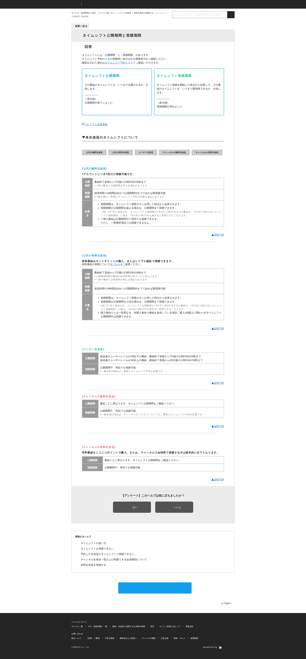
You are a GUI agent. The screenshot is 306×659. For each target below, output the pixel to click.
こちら (116, 264)
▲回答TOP (217, 234)
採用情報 (194, 638)
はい (135, 507)
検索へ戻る (81, 26)
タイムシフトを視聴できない (97, 548)
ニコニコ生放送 (124, 13)
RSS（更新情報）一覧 (97, 626)
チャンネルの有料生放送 (207, 152)
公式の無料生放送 (94, 152)
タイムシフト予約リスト (119, 62)
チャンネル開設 (149, 638)
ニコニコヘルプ (100, 4)
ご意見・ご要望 (93, 638)
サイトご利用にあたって (169, 626)
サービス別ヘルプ (107, 13)
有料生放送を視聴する (143, 13)
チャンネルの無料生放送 (174, 152)
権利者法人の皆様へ (128, 638)
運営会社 (189, 626)
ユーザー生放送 (146, 152)
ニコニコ (76, 4)
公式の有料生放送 (120, 152)
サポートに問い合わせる (155, 588)
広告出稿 (164, 638)
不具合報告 (109, 638)
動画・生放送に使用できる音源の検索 (129, 626)
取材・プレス (179, 638)
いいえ (177, 507)
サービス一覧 (77, 626)
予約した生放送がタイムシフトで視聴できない (107, 554)
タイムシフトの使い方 (93, 543)
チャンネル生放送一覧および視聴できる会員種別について (114, 559)
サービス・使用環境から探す (83, 13)
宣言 (152, 626)
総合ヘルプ (76, 638)
